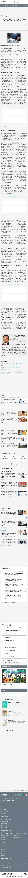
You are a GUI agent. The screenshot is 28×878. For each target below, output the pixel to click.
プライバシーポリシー (17, 863)
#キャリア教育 (4, 363)
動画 (21, 5)
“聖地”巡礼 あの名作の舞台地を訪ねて (12, 630)
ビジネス (3, 802)
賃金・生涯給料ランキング (10, 660)
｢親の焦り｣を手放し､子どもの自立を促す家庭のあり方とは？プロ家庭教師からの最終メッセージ (9, 533)
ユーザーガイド (4, 853)
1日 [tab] (8, 627)
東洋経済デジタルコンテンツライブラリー (9, 825)
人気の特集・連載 (6, 625)
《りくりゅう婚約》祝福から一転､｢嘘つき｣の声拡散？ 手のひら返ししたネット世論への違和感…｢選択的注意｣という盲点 (9, 439)
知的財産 (24, 863)
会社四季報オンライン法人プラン (20, 833)
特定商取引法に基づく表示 (6, 865)
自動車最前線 (7, 637)
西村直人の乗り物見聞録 (10, 656)
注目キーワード (5, 690)
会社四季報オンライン (5, 821)
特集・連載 (11, 5)
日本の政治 (7, 653)
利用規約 (2, 855)
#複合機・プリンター (5, 369)
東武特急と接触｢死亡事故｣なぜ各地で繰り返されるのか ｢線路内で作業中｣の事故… (14, 591)
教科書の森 (3, 839)
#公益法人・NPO (15, 367)
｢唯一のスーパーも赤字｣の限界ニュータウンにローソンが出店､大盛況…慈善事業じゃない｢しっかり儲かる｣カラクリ (9, 445)
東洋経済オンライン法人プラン (7, 833)
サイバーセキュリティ (5, 811)
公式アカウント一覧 (15, 862)
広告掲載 (22, 862)
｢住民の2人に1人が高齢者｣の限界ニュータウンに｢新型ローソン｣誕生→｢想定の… (14, 585)
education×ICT (4, 809)
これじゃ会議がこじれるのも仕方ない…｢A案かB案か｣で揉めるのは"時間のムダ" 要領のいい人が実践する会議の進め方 (9, 523)
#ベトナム (17, 363)
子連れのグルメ (8, 643)
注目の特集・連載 (6, 666)
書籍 (13, 800)
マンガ (24, 5)
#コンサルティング (4, 367)
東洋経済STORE (4, 823)
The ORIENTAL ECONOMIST (6, 819)
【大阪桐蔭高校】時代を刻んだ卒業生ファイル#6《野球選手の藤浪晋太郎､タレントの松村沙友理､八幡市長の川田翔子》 (9, 514)
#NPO (11, 363)
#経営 (11, 693)
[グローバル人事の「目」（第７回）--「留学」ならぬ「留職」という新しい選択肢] (14, 38)
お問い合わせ (11, 867)
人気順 (16, 5)
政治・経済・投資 (9, 802)
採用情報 (7, 862)
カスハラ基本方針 (4, 867)
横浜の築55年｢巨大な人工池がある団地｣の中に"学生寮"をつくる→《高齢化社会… (14, 574)
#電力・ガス (15, 693)
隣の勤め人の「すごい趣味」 (10, 633)
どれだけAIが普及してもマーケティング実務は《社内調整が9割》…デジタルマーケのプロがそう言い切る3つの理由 (9, 541)
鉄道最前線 (3, 813)
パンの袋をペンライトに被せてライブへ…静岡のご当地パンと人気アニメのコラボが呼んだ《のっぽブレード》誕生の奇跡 (9, 420)
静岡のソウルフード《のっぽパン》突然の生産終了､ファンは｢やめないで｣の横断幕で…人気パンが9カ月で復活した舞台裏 (9, 432)
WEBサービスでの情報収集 (6, 863)
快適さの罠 (10, 711)
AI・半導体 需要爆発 (7, 684)
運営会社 (2, 862)
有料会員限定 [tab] (20, 571)
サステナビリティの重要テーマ (11, 650)
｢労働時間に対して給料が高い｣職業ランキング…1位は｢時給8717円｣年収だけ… (14, 580)
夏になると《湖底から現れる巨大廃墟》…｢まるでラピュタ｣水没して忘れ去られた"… (13, 596)
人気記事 (4, 568)
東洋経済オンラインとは (5, 845)
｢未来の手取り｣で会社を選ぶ (10, 647)
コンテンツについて (5, 847)
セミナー (3, 800)
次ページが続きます (14, 107)
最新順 (6, 5)
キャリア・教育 (5, 16)
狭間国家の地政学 (11, 720)
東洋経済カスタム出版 (18, 837)
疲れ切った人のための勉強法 (14, 702)
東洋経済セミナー (17, 835)
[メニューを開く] (26, 2)
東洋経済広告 (3, 837)
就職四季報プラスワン (9, 640)
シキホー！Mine (4, 827)
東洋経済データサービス (5, 835)
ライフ (22, 802)
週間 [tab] (20, 627)
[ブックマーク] (25, 25)
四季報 (8, 800)
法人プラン (3, 851)
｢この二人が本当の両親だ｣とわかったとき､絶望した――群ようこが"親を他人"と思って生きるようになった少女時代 (9, 401)
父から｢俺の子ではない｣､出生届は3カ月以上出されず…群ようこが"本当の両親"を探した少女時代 (9, 413)
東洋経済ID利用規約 (16, 865)
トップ (2, 5)
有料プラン (3, 849)
